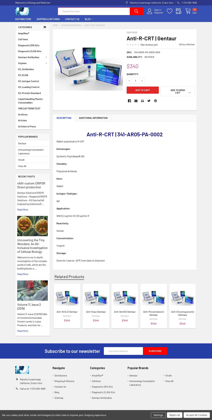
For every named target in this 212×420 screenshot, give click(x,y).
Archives (23, 114)
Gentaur (22, 143)
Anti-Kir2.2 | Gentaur (67, 311)
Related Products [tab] (69, 276)
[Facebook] (129, 101)
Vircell (21, 159)
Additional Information (93, 117)
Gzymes (22, 63)
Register (158, 12)
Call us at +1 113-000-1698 (32, 388)
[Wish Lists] (171, 11)
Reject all (174, 415)
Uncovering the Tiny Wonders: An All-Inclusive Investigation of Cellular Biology (32, 245)
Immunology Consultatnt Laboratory (31, 151)
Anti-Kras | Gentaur (96, 311)
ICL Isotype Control (28, 81)
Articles (22, 120)
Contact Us (72, 19)
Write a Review (187, 44)
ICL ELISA (23, 75)
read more (22, 209)
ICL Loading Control (28, 87)
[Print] (142, 101)
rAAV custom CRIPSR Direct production (31, 185)
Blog (88, 19)
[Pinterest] (155, 101)
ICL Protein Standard (29, 93)
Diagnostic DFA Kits (28, 45)
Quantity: (133, 74)
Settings (158, 415)
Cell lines (23, 39)
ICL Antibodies (26, 69)
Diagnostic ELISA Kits (29, 51)
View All (22, 166)
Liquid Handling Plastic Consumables (30, 101)
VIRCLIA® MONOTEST (29, 108)
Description (64, 117)
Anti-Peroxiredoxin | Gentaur (153, 313)
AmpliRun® (23, 33)
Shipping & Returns (48, 19)
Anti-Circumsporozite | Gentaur (182, 313)
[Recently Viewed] (180, 11)
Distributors (23, 19)
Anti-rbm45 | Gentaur (124, 311)
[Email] (136, 101)
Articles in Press (27, 126)
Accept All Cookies (196, 415)
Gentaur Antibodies (28, 57)
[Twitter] (149, 101)
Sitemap (58, 397)
